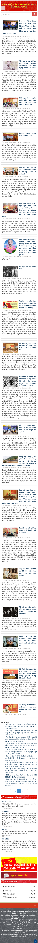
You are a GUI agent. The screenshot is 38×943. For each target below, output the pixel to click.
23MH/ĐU (5, 811)
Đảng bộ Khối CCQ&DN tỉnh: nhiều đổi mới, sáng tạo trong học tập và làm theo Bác (21, 733)
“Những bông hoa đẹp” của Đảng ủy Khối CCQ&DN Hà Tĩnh (21, 776)
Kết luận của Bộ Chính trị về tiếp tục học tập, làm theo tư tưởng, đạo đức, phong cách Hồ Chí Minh (21, 726)
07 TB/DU (5, 829)
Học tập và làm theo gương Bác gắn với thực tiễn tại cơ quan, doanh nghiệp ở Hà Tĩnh (21, 770)
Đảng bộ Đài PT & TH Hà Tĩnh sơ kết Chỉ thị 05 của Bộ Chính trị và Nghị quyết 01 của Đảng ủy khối (21, 758)
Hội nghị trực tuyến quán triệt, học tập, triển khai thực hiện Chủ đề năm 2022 (27, 101)
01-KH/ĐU (5, 839)
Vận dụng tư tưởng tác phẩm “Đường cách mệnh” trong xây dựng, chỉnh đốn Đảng (27, 64)
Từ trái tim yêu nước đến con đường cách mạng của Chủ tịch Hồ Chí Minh (27, 610)
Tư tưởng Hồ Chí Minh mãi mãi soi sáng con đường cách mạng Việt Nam (27, 708)
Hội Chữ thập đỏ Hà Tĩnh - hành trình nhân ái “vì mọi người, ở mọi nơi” (27, 170)
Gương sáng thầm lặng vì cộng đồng (27, 134)
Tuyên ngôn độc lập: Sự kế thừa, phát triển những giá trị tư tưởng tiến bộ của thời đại (27, 304)
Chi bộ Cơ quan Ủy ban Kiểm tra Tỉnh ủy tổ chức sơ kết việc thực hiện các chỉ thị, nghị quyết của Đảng (21, 751)
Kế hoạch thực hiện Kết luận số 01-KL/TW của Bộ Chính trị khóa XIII (27, 346)
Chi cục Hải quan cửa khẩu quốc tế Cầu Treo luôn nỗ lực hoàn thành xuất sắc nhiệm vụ (27, 640)
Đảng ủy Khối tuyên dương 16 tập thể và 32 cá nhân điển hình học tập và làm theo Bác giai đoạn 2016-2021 (21, 764)
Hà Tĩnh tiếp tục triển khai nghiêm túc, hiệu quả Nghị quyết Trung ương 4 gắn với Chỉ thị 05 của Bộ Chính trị (27, 673)
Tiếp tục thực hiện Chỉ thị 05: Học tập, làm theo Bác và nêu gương (27, 572)
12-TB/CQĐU (6, 802)
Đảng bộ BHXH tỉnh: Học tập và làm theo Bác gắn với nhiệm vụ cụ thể (27, 428)
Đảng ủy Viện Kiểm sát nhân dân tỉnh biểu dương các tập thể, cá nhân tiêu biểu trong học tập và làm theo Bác (19, 27)
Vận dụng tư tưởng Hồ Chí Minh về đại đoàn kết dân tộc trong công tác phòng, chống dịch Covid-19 (27, 380)
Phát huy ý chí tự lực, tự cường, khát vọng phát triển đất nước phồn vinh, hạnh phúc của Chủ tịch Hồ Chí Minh (21, 739)
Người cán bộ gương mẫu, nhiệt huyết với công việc (27, 530)
